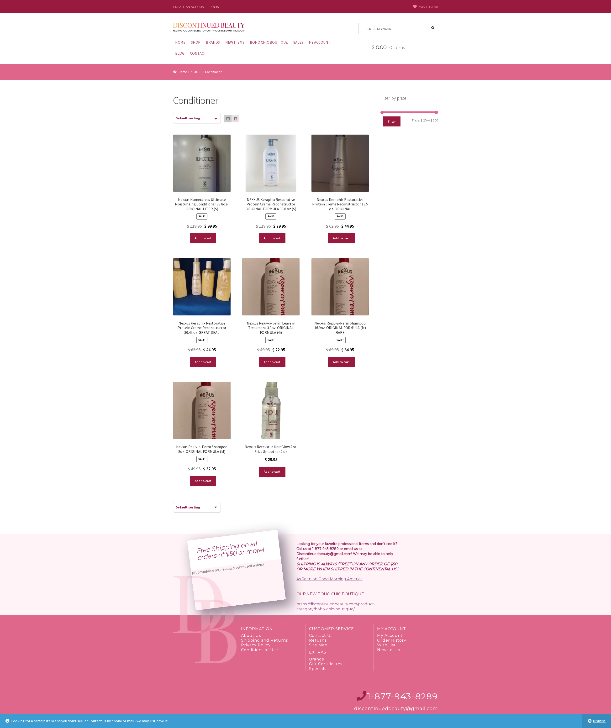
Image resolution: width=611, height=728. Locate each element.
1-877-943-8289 (402, 696)
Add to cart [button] (203, 238)
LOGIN (214, 7)
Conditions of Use (259, 650)
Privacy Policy (256, 645)
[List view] (235, 118)
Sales (298, 42)
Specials (317, 668)
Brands (213, 42)
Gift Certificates (325, 664)
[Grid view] (228, 118)
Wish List (386, 645)
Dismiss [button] (599, 720)
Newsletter (389, 650)
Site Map (318, 645)
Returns (318, 640)
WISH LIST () (428, 7)
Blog (179, 53)
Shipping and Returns (264, 640)
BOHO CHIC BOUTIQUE (269, 42)
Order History (391, 640)
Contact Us (320, 635)
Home (180, 42)
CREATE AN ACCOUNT (189, 7)
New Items (234, 42)
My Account (390, 635)
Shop (195, 42)
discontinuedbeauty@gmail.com (396, 708)
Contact (198, 53)
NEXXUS (196, 72)
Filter (392, 121)
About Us (251, 635)
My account (320, 42)
